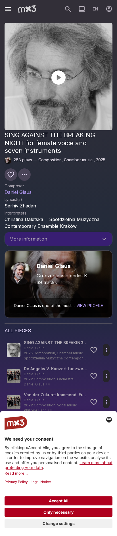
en (95, 9)
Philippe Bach (35, 410)
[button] (58, 350)
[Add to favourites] (11, 175)
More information (58, 239)
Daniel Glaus (18, 192)
